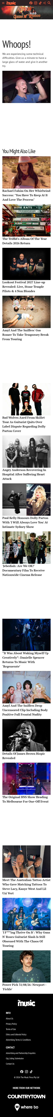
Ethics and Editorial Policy (16, 1034)
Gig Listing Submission (15, 1058)
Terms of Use (11, 1029)
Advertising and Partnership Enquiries (20, 1053)
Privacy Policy (11, 1024)
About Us (9, 1018)
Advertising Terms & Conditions (18, 1040)
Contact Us (10, 1063)
